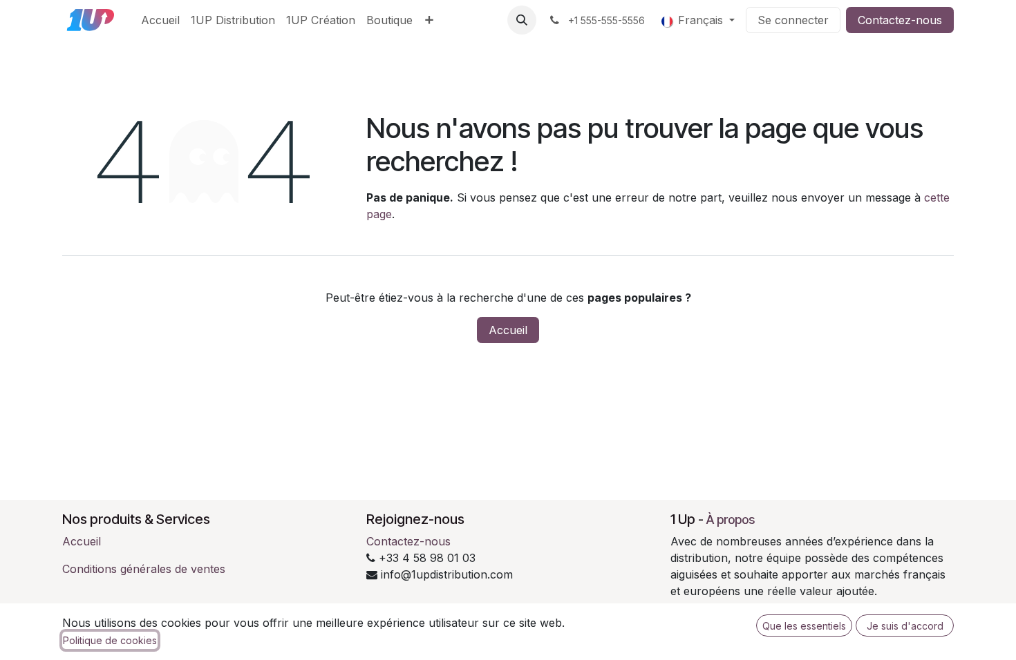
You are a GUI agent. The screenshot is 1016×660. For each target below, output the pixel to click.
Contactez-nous (900, 20)
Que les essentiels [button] (804, 626)
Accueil (508, 330)
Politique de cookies (110, 640)
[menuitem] (160, 20)
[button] (521, 20)
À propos (730, 519)
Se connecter (793, 20)
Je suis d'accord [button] (905, 626)
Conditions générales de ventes (143, 569)
